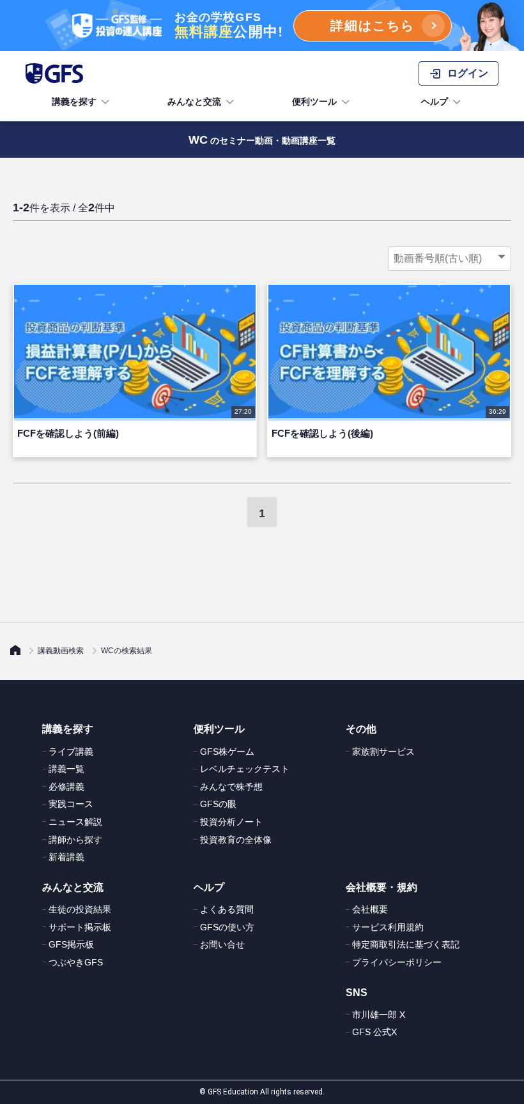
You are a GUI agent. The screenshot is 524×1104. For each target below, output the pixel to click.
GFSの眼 (218, 804)
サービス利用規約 (388, 927)
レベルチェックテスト (244, 769)
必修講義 (66, 787)
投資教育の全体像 (236, 840)
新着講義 (66, 857)
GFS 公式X (374, 1032)
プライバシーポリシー (397, 962)
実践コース (71, 804)
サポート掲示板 (80, 927)
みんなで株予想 (231, 787)
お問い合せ (222, 944)
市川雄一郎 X (378, 1014)
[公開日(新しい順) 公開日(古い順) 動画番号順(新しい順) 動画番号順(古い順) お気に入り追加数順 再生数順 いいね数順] (449, 258)
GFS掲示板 (71, 944)
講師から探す (75, 840)
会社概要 (370, 909)
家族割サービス (383, 751)
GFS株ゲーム (227, 751)
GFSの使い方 (227, 927)
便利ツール (314, 101)
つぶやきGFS (76, 962)
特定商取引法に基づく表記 (405, 944)
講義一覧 (66, 769)
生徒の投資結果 (80, 909)
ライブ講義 (71, 751)
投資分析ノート (231, 822)
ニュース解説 (75, 822)
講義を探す (74, 101)
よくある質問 (227, 909)
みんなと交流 (194, 101)
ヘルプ (434, 101)
